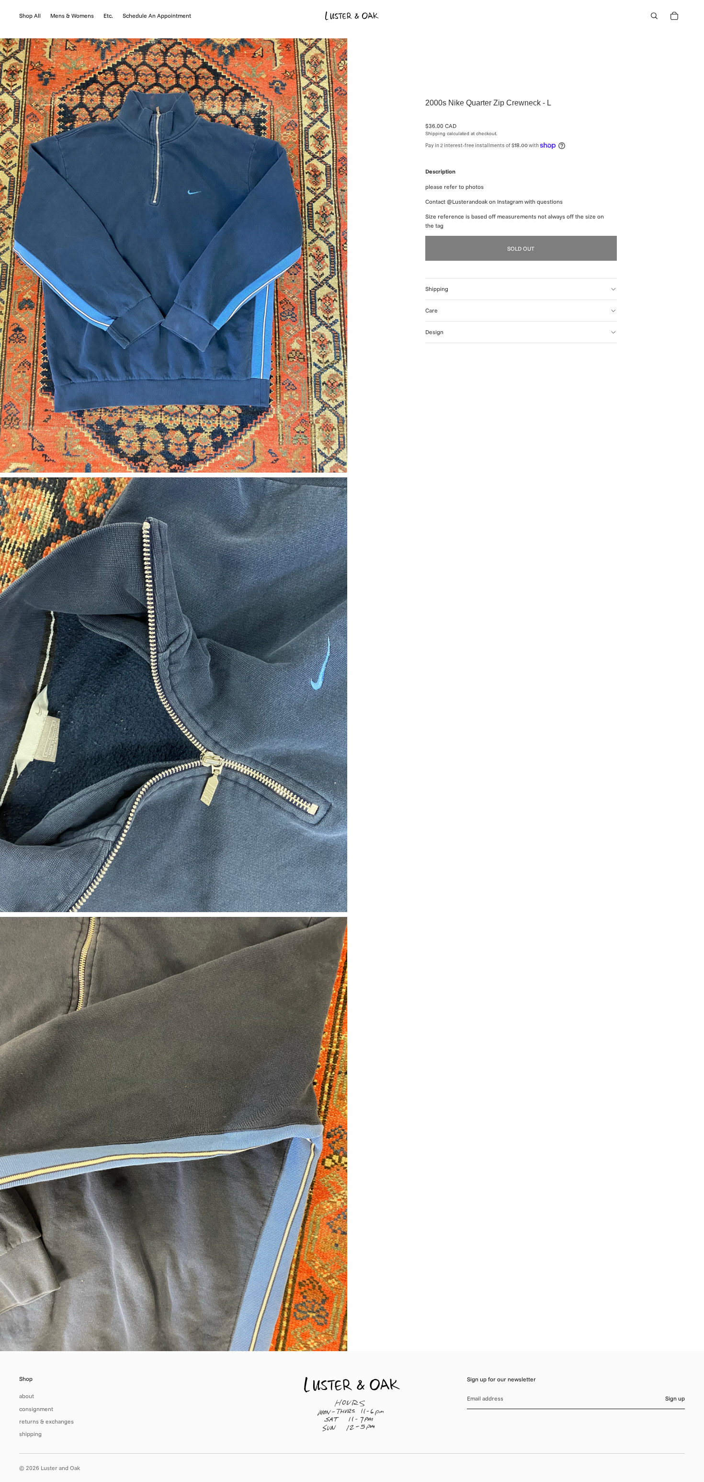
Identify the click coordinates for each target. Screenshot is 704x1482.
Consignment (36, 1409)
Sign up (675, 1398)
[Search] (654, 15)
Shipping (436, 288)
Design (434, 332)
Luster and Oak (60, 1467)
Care (431, 310)
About (26, 1396)
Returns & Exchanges (46, 1421)
